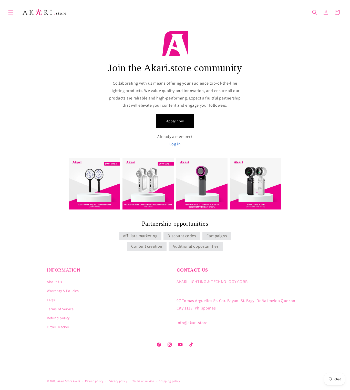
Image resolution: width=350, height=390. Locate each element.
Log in (175, 144)
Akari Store (65, 381)
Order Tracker (58, 327)
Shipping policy (169, 381)
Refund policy (58, 318)
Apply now (175, 121)
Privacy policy (117, 381)
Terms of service (143, 381)
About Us (54, 281)
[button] (10, 12)
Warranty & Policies (63, 290)
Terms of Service (60, 309)
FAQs (51, 300)
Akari (76, 381)
